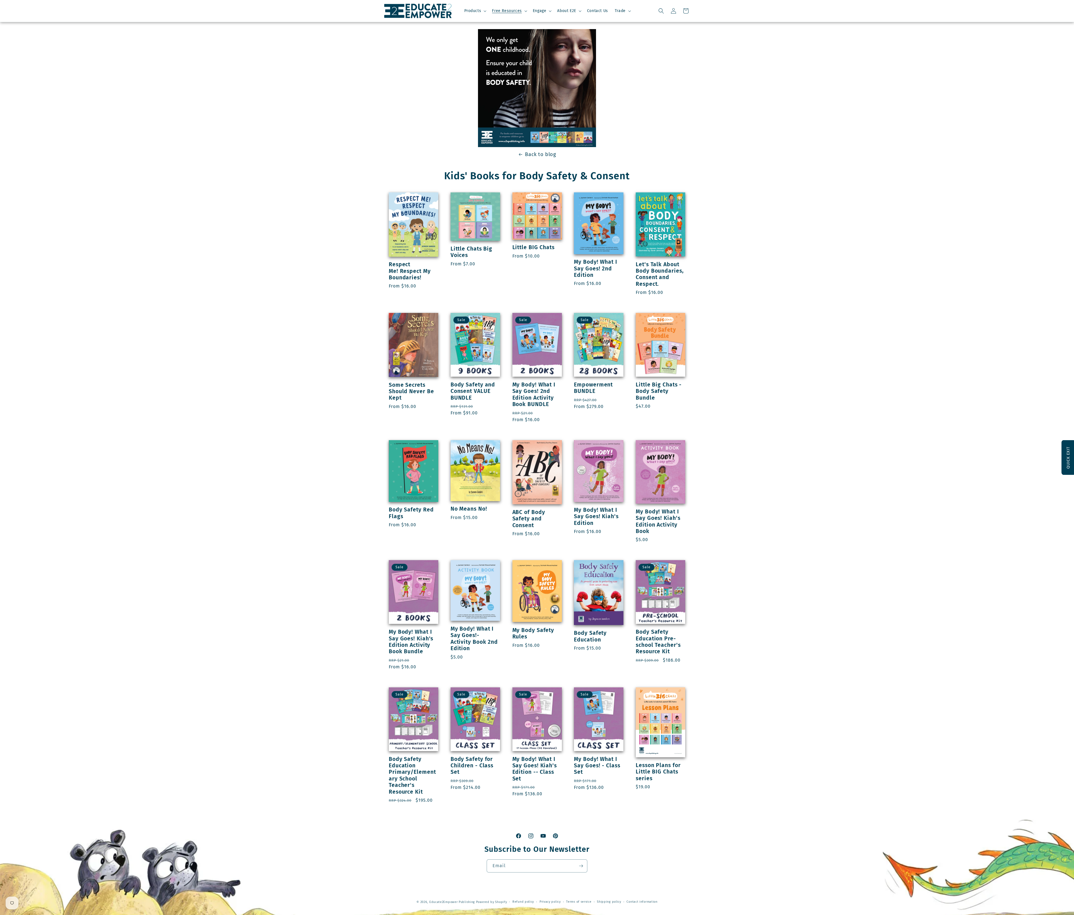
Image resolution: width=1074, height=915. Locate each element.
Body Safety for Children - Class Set (472, 765)
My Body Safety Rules (533, 633)
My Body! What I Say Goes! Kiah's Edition (596, 516)
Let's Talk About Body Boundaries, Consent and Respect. (660, 274)
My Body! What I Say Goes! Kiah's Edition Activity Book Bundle (411, 642)
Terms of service (578, 902)
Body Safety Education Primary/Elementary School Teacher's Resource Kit (412, 775)
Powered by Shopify (491, 902)
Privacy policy (550, 902)
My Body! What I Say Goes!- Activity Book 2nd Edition (474, 639)
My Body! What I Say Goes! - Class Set (597, 765)
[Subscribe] (581, 865)
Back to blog (540, 154)
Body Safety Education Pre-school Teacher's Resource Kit (658, 642)
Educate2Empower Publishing (452, 902)
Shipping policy (609, 902)
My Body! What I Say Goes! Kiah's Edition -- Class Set (534, 769)
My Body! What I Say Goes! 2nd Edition (595, 268)
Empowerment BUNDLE (593, 387)
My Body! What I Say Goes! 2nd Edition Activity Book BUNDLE (534, 394)
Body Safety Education (590, 636)
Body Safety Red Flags (411, 512)
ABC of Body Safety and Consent (528, 519)
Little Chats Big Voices (471, 252)
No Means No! (469, 509)
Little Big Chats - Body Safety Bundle (659, 391)
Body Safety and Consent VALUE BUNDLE (473, 391)
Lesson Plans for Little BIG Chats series (658, 772)
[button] (475, 11)
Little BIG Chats (533, 247)
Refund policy (523, 902)
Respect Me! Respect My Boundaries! (410, 271)
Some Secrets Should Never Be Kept (411, 391)
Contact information (641, 902)
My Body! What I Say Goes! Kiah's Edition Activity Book (658, 521)
